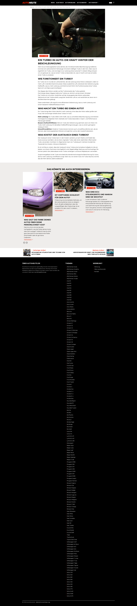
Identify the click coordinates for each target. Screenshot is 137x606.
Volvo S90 (69, 579)
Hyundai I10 (70, 403)
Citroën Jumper (71, 344)
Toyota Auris (70, 537)
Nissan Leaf (70, 450)
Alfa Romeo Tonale (72, 278)
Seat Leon (70, 520)
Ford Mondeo (71, 379)
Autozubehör (71, 309)
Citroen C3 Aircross (72, 330)
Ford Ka (69, 375)
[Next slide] (27, 243)
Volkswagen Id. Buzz (73, 544)
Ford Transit (70, 382)
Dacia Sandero (71, 354)
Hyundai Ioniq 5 (71, 405)
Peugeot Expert (71, 478)
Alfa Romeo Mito (71, 274)
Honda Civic (70, 389)
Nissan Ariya (70, 445)
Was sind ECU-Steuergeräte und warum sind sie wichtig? (99, 194)
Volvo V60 (69, 586)
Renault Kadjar (71, 490)
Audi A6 (69, 292)
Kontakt (96, 271)
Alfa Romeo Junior (72, 271)
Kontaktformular (41, 272)
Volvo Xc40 (70, 591)
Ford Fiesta (70, 368)
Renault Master (71, 497)
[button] (113, 2)
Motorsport (70, 443)
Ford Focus (70, 370)
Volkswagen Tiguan (72, 565)
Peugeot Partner (72, 480)
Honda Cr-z (70, 393)
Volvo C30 (70, 572)
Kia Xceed (69, 426)
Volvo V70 (70, 589)
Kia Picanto (70, 415)
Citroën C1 (70, 323)
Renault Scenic (71, 502)
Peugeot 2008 (71, 462)
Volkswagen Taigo (72, 563)
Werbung (97, 267)
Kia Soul (69, 419)
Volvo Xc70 (70, 596)
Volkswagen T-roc (72, 560)
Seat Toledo (70, 525)
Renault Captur (71, 483)
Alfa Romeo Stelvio (72, 276)
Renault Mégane (72, 499)
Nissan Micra (70, 452)
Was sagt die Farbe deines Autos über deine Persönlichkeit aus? (37, 222)
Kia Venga (69, 424)
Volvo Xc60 (70, 593)
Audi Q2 (69, 297)
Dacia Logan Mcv (71, 351)
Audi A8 (69, 295)
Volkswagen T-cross (72, 558)
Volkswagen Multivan (73, 551)
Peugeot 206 (70, 464)
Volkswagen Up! (71, 570)
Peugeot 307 (70, 473)
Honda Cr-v (70, 391)
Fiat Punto (70, 363)
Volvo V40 (69, 582)
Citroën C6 (70, 342)
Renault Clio (70, 485)
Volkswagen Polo (72, 553)
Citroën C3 (70, 328)
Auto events (70, 302)
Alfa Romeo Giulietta (73, 269)
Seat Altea (70, 513)
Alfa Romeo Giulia (72, 267)
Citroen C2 (70, 325)
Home (32, 7)
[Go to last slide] (24, 243)
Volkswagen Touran (72, 567)
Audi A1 (69, 281)
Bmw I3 (69, 316)
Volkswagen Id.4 (71, 549)
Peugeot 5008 (71, 476)
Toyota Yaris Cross (72, 539)
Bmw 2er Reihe (71, 314)
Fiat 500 (69, 361)
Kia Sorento (70, 417)
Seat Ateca (70, 516)
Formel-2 (69, 386)
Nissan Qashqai (71, 457)
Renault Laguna (71, 495)
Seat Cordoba (71, 518)
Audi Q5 (69, 299)
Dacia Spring (70, 356)
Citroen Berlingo (71, 321)
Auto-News (70, 306)
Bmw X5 (69, 318)
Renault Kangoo (71, 492)
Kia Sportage (70, 422)
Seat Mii (69, 523)
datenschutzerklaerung (43, 602)
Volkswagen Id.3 (71, 546)
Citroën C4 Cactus (72, 337)
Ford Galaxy (70, 372)
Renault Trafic (71, 504)
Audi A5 (69, 290)
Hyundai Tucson (71, 408)
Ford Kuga (70, 377)
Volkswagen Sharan (72, 556)
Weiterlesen (28, 239)
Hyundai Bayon (71, 401)
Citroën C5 (70, 339)
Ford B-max (70, 365)
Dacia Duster (70, 346)
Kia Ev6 (69, 410)
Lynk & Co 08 (70, 440)
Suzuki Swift (70, 532)
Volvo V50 (69, 584)
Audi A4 (69, 288)
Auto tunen (43, 56)
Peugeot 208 (71, 469)
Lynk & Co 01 (70, 436)
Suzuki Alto (70, 527)
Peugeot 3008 (71, 471)
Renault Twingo (71, 506)
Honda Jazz (70, 398)
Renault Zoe (70, 509)
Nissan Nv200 (71, 455)
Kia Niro (69, 412)
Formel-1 (69, 384)
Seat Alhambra (71, 511)
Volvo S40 (69, 575)
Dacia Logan (70, 349)
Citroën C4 (70, 335)
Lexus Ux (69, 433)
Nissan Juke (70, 448)
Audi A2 (69, 283)
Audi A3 (69, 285)
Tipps (68, 535)
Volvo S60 (69, 577)
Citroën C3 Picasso (72, 332)
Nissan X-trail (70, 459)
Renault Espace (71, 488)
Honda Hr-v (70, 396)
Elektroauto (70, 358)
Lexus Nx (69, 431)
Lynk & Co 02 (70, 438)
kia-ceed (69, 429)
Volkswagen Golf (71, 542)
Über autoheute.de (100, 269)
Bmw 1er (69, 311)
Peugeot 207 (70, 466)
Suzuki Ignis (70, 530)
